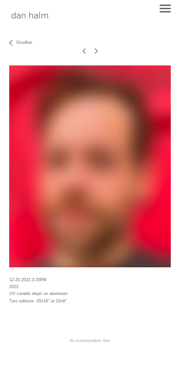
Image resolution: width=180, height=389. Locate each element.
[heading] (30, 16)
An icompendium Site (90, 340)
